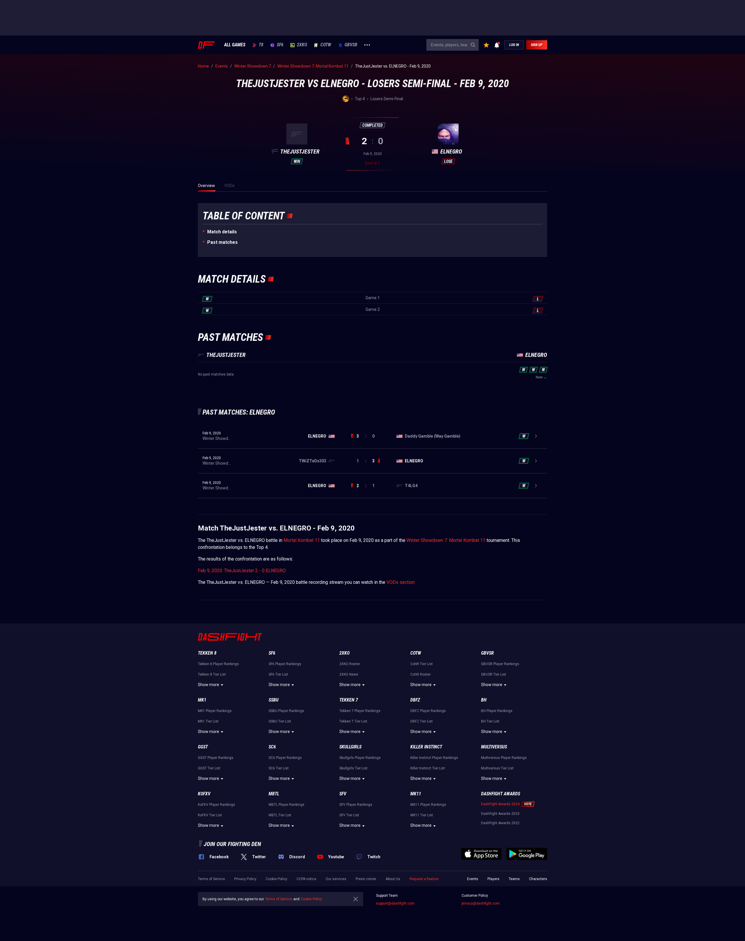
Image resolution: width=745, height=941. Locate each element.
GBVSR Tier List (493, 674)
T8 (261, 45)
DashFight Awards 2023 (500, 814)
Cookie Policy (276, 879)
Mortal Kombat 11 (301, 540)
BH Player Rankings (496, 711)
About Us (393, 879)
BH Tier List (490, 721)
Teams (514, 879)
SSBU (274, 700)
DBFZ (415, 700)
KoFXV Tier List (210, 815)
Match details (222, 232)
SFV (342, 793)
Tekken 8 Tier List (212, 674)
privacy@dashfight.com (481, 903)
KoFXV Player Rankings (216, 805)
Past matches (222, 242)
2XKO (302, 45)
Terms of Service (211, 879)
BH (484, 700)
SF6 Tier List (278, 674)
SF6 (280, 45)
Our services (336, 879)
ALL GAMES (234, 45)
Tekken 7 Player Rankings (359, 711)
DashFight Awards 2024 (500, 804)
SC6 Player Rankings (285, 758)
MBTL (274, 793)
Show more (208, 684)
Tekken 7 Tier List (353, 721)
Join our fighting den (232, 843)
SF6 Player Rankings (285, 664)
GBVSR (351, 45)
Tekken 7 (348, 700)
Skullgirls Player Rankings (360, 758)
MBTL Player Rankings (286, 805)
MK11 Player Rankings (428, 805)
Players (493, 879)
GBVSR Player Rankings (500, 664)
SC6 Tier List (279, 768)
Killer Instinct (426, 747)
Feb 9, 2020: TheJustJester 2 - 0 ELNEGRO (242, 570)
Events (472, 879)
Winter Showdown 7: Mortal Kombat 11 (446, 540)
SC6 (272, 747)
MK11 (415, 793)
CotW (325, 45)
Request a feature (424, 879)
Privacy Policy (245, 879)
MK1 (202, 700)
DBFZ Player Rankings (428, 711)
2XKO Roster (349, 664)
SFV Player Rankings (355, 805)
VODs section (400, 582)
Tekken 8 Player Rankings (218, 664)
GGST (203, 747)
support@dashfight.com (395, 903)
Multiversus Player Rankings (504, 758)
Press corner (366, 879)
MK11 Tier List (421, 815)
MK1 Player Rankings (215, 711)
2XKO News (348, 674)
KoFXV (204, 793)
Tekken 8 (207, 653)
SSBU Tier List (280, 721)
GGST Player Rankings (215, 758)
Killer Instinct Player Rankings (434, 758)
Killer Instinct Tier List (427, 768)
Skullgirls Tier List (353, 768)
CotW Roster (420, 674)
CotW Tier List (421, 664)
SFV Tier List (349, 815)
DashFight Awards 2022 (500, 823)
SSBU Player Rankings (286, 711)
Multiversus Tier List (497, 768)
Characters (538, 879)
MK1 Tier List (208, 721)
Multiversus (494, 747)
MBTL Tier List (280, 815)
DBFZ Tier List (421, 721)
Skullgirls (350, 747)
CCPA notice (306, 879)
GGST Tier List (209, 768)
